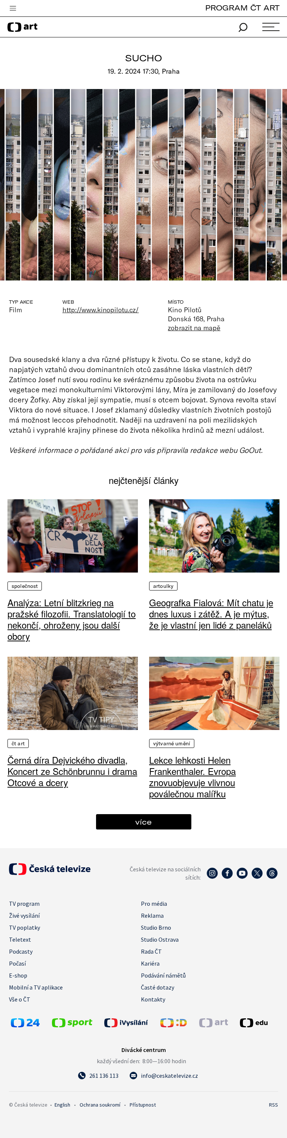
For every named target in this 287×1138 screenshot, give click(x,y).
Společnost (25, 586)
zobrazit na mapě (194, 327)
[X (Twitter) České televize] (257, 877)
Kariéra (150, 963)
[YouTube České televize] (242, 877)
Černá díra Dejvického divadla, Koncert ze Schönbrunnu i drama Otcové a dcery (72, 771)
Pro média (154, 903)
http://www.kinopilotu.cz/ (100, 310)
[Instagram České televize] (212, 877)
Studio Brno (156, 927)
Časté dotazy (157, 987)
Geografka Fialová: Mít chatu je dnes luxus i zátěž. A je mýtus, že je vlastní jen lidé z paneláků (211, 614)
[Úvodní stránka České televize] (49, 873)
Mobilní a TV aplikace (36, 987)
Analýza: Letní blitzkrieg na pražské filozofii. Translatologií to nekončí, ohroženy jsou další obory (71, 619)
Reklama (152, 915)
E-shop (18, 975)
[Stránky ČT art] (213, 1025)
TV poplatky (24, 927)
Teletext (20, 939)
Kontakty (153, 999)
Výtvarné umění (171, 743)
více (143, 821)
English (62, 1104)
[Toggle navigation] (12, 8)
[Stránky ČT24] (25, 1025)
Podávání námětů (163, 975)
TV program (24, 903)
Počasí (17, 963)
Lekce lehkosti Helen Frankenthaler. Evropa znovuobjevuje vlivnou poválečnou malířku (192, 776)
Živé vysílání (24, 915)
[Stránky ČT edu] (258, 1022)
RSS (273, 1104)
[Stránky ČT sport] (72, 1025)
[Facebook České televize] (227, 877)
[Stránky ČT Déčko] (173, 1025)
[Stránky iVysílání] (130, 1022)
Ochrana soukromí (100, 1104)
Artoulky (163, 586)
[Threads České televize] (272, 877)
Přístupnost (143, 1104)
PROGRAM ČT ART (242, 7)
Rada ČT (151, 951)
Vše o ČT (19, 999)
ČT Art (18, 743)
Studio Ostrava (160, 939)
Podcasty (21, 951)
